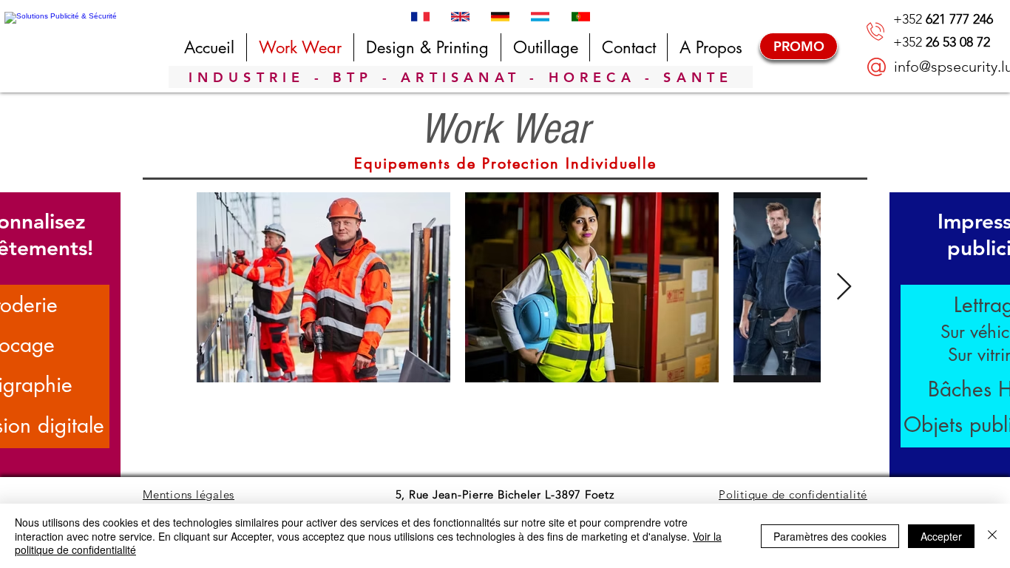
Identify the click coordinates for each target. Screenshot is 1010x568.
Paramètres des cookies (830, 536)
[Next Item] (844, 287)
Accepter (941, 536)
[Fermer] (992, 535)
